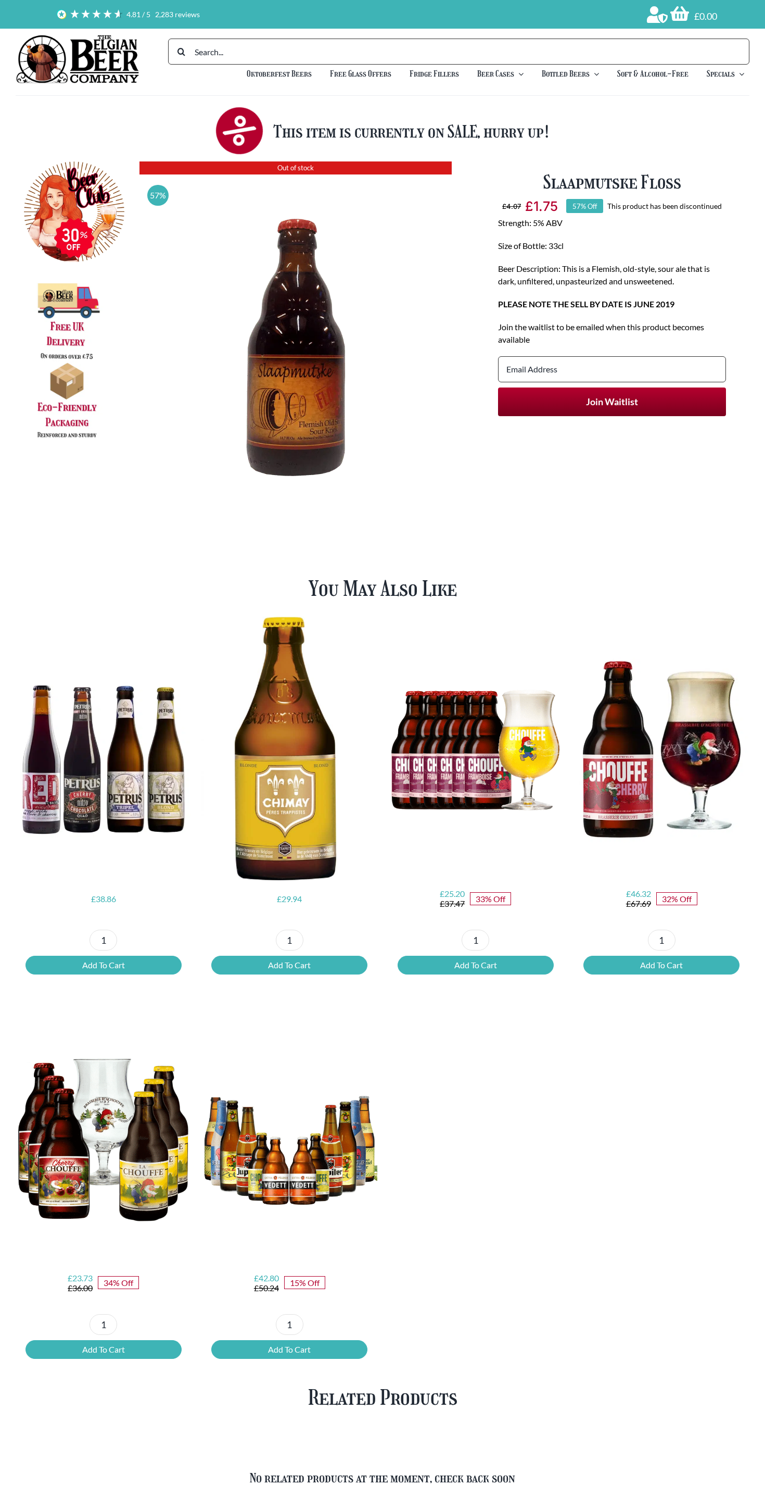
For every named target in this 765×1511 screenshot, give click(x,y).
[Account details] (657, 14)
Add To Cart (103, 965)
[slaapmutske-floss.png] (295, 325)
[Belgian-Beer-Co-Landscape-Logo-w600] (77, 38)
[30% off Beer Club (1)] (74, 165)
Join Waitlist (612, 401)
